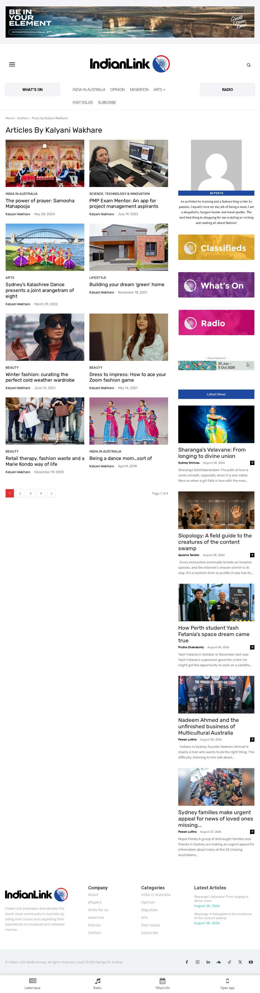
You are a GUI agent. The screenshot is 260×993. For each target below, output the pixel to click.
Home (10, 118)
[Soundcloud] (219, 962)
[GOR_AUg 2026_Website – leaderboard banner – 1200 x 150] (130, 22)
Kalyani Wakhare (18, 214)
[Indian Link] (130, 65)
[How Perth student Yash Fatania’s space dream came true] (216, 602)
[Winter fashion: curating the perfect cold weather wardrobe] (45, 337)
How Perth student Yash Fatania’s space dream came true (214, 634)
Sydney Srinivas (189, 462)
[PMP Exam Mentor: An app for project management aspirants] (128, 163)
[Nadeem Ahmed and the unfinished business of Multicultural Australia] (216, 694)
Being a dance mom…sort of (120, 458)
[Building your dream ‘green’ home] (128, 247)
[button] (248, 64)
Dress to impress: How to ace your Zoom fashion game (127, 377)
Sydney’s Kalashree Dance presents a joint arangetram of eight (40, 290)
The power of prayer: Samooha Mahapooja (40, 203)
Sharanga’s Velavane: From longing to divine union (212, 452)
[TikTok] (229, 962)
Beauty (12, 367)
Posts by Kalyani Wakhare (50, 118)
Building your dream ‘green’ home (127, 284)
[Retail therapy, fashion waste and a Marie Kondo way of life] (45, 421)
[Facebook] (187, 962)
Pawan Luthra (187, 739)
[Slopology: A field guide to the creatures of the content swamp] (216, 510)
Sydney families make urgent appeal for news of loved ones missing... (215, 818)
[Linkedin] (208, 962)
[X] (240, 962)
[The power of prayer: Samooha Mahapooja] (45, 163)
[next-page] (51, 493)
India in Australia (22, 193)
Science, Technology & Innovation (119, 193)
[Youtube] (251, 962)
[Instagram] (197, 962)
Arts (10, 277)
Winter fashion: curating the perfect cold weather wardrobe (40, 377)
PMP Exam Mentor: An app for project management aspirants (123, 203)
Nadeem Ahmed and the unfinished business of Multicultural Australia (208, 726)
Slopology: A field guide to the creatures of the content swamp (215, 541)
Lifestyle (97, 277)
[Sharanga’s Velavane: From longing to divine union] (216, 424)
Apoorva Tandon (188, 555)
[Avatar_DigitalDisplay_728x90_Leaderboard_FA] (216, 365)
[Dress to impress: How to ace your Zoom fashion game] (128, 337)
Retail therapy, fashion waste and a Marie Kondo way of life (45, 461)
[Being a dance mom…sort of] (128, 421)
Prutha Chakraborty (191, 647)
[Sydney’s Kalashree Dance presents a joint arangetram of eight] (45, 247)
